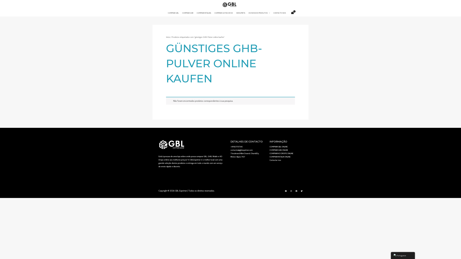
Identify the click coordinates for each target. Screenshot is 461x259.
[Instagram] (291, 191)
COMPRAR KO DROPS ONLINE (281, 153)
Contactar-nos (275, 160)
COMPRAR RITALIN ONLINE (280, 157)
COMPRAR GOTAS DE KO (223, 13)
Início (168, 37)
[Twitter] (302, 191)
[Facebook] (296, 191)
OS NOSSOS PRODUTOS (258, 13)
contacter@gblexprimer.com (241, 150)
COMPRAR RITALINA (204, 13)
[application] (269, 13)
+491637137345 (236, 147)
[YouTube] (286, 191)
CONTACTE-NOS (279, 13)
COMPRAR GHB (187, 13)
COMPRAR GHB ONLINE (279, 150)
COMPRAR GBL (173, 13)
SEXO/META (240, 13)
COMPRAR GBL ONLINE (279, 147)
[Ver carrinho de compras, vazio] (292, 13)
